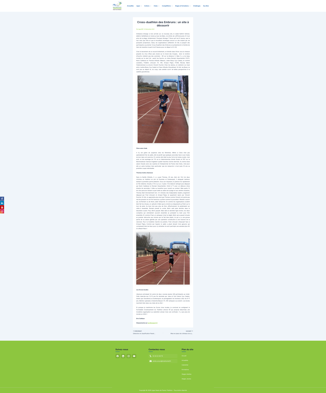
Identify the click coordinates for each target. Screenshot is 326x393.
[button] (141, 6)
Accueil (184, 356)
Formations (185, 369)
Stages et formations (182, 6)
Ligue (138, 6)
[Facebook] (117, 356)
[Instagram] (128, 356)
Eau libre (206, 6)
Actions (146, 6)
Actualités (130, 6)
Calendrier (185, 365)
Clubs (156, 6)
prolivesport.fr (153, 323)
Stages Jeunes (186, 379)
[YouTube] (134, 356)
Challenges (196, 6)
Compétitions (166, 6)
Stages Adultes (186, 374)
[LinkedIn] (123, 356)
